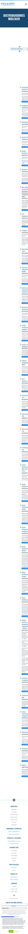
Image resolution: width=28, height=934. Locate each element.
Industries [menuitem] (14, 806)
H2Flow (24, 361)
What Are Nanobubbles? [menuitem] (14, 831)
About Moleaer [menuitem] (14, 864)
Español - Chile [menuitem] (14, 889)
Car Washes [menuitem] (14, 812)
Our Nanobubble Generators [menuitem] (14, 841)
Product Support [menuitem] (14, 877)
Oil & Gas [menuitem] (14, 822)
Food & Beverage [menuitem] (14, 814)
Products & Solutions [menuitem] (14, 838)
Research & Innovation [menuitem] (14, 834)
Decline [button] (16, 931)
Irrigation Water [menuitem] (14, 817)
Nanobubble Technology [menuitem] (14, 828)
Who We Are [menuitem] (14, 867)
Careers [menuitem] (14, 870)
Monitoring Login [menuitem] (14, 898)
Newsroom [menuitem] (14, 858)
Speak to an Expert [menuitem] (14, 879)
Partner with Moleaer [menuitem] (14, 843)
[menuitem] (14, 895)
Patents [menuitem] (14, 860)
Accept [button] (11, 931)
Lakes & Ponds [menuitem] (14, 819)
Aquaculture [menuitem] (14, 809)
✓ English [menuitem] (14, 886)
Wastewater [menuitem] (14, 824)
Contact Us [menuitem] (14, 874)
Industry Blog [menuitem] (14, 855)
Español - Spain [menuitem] (14, 891)
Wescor (24, 765)
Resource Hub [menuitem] (14, 847)
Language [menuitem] (14, 883)
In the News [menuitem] (14, 853)
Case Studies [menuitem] (14, 850)
